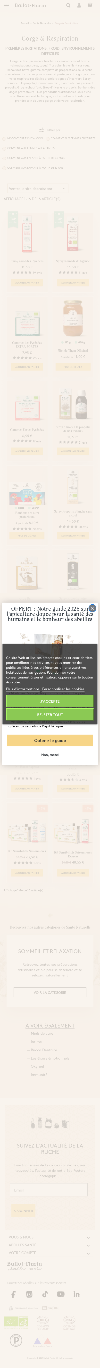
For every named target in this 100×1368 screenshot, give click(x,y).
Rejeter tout (50, 714)
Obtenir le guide (50, 741)
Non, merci (49, 754)
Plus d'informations (23, 688)
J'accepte (50, 701)
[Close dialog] (92, 608)
